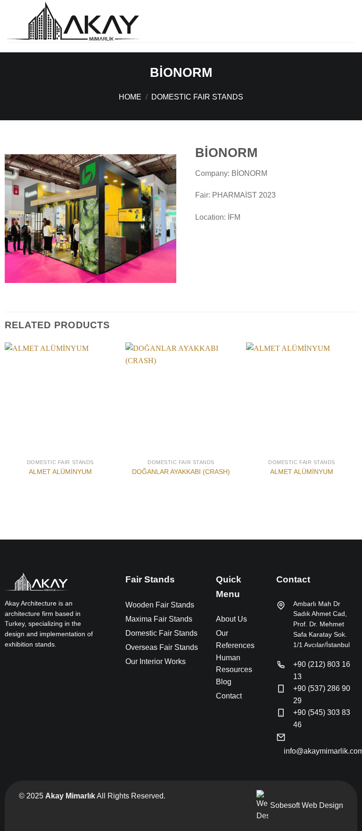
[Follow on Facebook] (10, 664)
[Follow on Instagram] (21, 664)
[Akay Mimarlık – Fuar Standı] (73, 21)
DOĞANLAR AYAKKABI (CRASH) (181, 471)
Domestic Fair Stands (197, 97)
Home (130, 97)
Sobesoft (284, 805)
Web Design (322, 805)
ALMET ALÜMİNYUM (60, 471)
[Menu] (349, 21)
